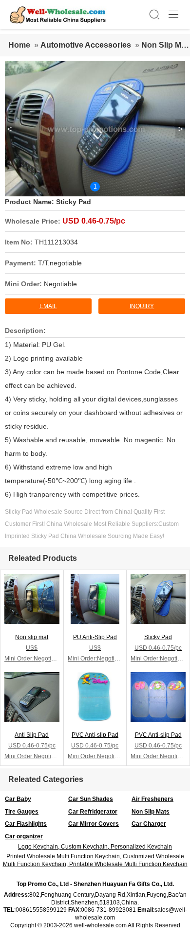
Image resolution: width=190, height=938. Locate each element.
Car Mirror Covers (93, 823)
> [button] (180, 128)
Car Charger (149, 823)
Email (48, 306)
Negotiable (60, 284)
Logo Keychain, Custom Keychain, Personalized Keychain (95, 846)
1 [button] (95, 186)
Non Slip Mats (151, 811)
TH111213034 (56, 242)
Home (19, 45)
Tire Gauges (21, 811)
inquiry (142, 306)
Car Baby (18, 799)
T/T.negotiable (60, 263)
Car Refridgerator (92, 811)
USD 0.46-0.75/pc (93, 221)
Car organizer (24, 836)
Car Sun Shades (90, 799)
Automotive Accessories (85, 45)
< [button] (9, 128)
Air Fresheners (152, 799)
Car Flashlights (26, 823)
